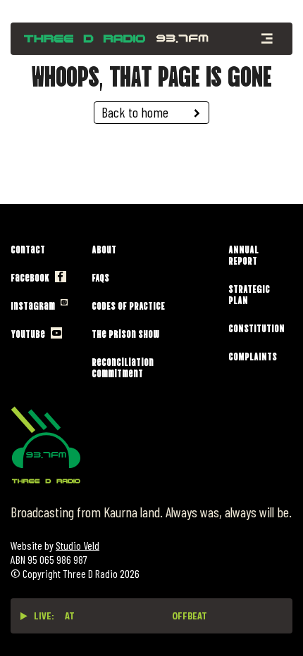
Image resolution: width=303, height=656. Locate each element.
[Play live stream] (23, 616)
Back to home (134, 111)
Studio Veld (77, 545)
